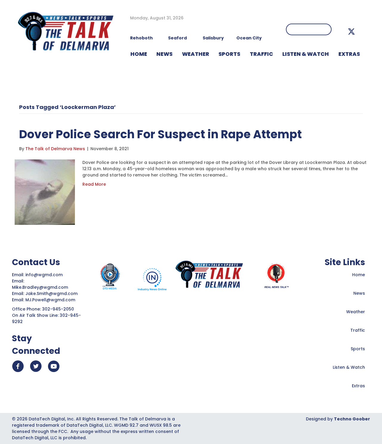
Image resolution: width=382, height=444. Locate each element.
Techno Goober (352, 419)
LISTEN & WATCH (305, 54)
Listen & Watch (349, 367)
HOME (138, 54)
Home (358, 275)
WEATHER (195, 54)
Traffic (357, 330)
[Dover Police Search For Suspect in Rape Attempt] (45, 192)
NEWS (164, 54)
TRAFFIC (261, 54)
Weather (355, 312)
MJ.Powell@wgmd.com (51, 300)
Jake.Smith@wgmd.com (52, 293)
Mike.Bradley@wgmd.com (40, 287)
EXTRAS (349, 54)
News (359, 293)
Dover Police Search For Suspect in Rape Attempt (160, 134)
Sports (229, 54)
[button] (351, 31)
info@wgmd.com (44, 275)
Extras (358, 386)
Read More (94, 184)
